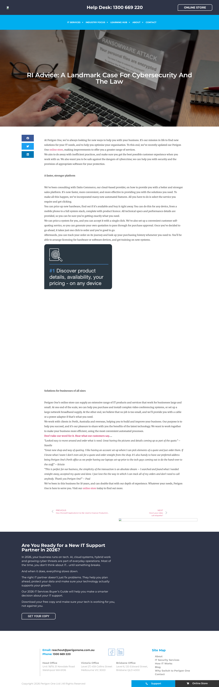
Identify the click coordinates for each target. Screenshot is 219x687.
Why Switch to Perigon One (172, 670)
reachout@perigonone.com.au (73, 650)
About (136, 22)
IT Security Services (167, 660)
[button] (28, 138)
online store (56, 149)
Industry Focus (95, 22)
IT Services (73, 22)
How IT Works (163, 663)
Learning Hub (118, 22)
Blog (158, 667)
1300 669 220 (62, 654)
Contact (151, 22)
